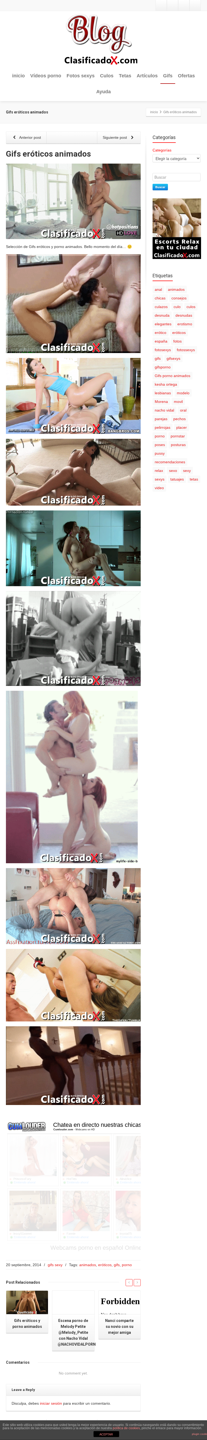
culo (177, 307)
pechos (179, 419)
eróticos (105, 1265)
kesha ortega (166, 384)
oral (183, 410)
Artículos (147, 75)
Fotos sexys (81, 75)
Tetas (125, 75)
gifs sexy (55, 1265)
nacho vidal (164, 410)
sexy (187, 470)
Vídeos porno (45, 75)
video (159, 488)
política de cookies (126, 1428)
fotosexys (163, 350)
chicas (160, 298)
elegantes (163, 324)
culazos (161, 307)
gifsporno (163, 367)
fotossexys (186, 350)
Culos (106, 75)
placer (181, 427)
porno (127, 1265)
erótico (160, 332)
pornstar (178, 436)
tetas (194, 479)
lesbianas (163, 393)
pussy (160, 453)
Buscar (160, 187)
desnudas (183, 315)
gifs (117, 1265)
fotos (177, 341)
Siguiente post (115, 137)
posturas (178, 445)
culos (191, 307)
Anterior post (29, 137)
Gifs (167, 75)
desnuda (162, 315)
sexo (173, 470)
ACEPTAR (106, 1434)
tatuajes (177, 479)
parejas (161, 419)
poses (160, 445)
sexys (159, 479)
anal (158, 289)
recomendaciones (170, 462)
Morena (161, 401)
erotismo (184, 324)
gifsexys (173, 358)
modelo (183, 393)
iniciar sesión (51, 1403)
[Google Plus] (183, 5)
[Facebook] (172, 5)
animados (87, 1265)
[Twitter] (161, 5)
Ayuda (103, 91)
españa (161, 341)
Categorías (162, 150)
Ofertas (186, 75)
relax (159, 470)
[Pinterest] (195, 5)
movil (178, 401)
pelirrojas (162, 427)
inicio (18, 75)
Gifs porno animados (172, 376)
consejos (179, 298)
